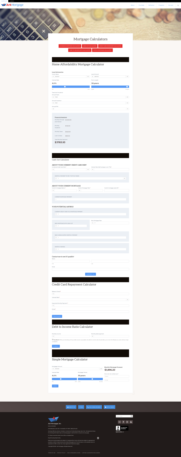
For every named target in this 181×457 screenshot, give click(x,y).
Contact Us (90, 274)
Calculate (57, 316)
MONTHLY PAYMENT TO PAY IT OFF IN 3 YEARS (67, 176)
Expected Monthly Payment (60, 303)
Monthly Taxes (59, 131)
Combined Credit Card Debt (59, 167)
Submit (55, 346)
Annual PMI (55, 106)
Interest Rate (55, 80)
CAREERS (12, 1)
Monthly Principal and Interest (59, 120)
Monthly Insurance (57, 126)
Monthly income (56, 333)
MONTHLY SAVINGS (60, 246)
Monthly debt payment (97, 333)
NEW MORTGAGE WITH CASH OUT (64, 223)
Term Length (94, 80)
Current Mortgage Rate (84, 188)
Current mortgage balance (59, 188)
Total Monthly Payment (61, 139)
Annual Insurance (56, 100)
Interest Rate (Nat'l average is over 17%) (101, 167)
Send (55, 386)
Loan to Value (58, 135)
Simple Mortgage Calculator (102, 50)
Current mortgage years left (111, 188)
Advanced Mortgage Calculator (70, 46)
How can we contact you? (111, 374)
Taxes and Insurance (57, 92)
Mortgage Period (82, 372)
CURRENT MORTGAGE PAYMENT (63, 197)
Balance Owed (56, 291)
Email (53, 266)
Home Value (55, 74)
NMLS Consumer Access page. (82, 432)
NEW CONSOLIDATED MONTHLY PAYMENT (66, 235)
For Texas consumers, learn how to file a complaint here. (61, 435)
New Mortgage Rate (96, 220)
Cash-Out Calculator (89, 46)
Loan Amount (95, 74)
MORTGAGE (4, 1)
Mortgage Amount (57, 366)
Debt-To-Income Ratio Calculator (80, 50)
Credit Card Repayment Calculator (110, 46)
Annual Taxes (55, 94)
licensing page (66, 432)
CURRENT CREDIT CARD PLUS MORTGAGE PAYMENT (68, 211)
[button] (178, 5)
